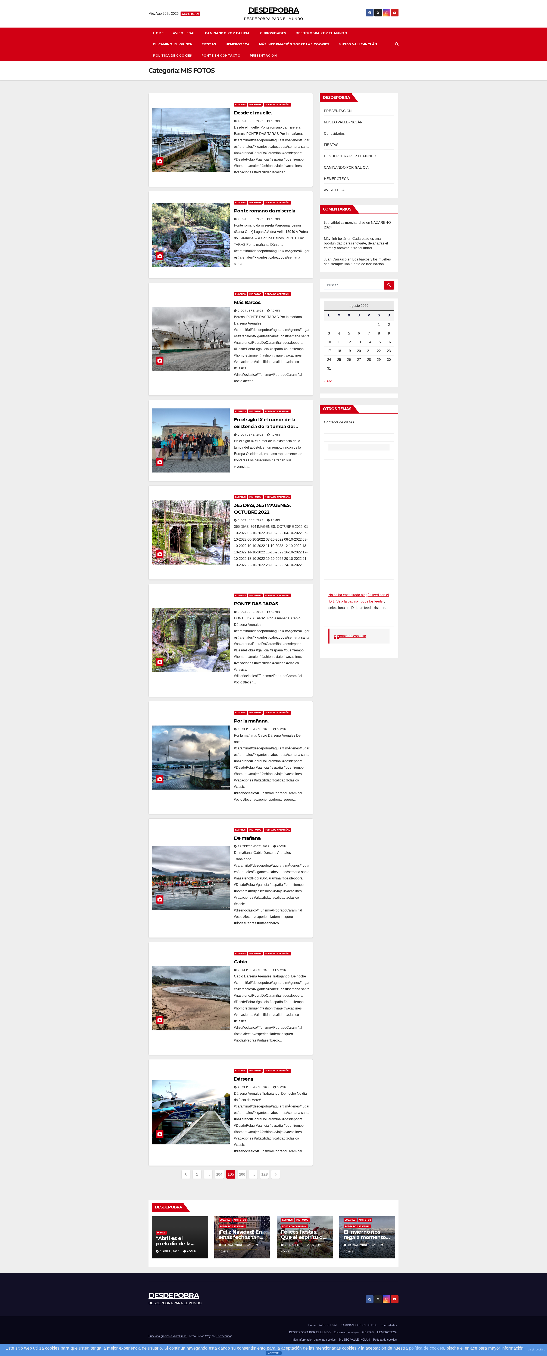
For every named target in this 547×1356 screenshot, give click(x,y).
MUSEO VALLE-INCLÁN (358, 44)
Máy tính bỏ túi (335, 238)
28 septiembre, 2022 (254, 969)
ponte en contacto (221, 55)
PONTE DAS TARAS (256, 604)
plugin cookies (536, 1349)
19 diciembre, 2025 (363, 1244)
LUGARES (240, 104)
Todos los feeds (371, 601)
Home (158, 33)
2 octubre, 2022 (251, 310)
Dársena (243, 1079)
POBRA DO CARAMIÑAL (277, 104)
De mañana (247, 838)
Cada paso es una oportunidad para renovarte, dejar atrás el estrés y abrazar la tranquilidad (356, 243)
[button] (396, 44)
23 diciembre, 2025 (238, 1244)
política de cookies (426, 1348)
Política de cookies (172, 55)
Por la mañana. (251, 721)
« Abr (328, 381)
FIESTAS (209, 44)
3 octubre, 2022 (251, 219)
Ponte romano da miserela (264, 211)
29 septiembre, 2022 (254, 846)
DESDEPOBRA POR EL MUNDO (321, 33)
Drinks (161, 1233)
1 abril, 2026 (170, 1251)
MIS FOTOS (255, 104)
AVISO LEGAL (184, 33)
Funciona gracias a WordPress (168, 1336)
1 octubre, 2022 (251, 434)
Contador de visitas (339, 422)
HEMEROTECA (238, 44)
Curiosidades (273, 33)
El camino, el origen (172, 44)
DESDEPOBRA (273, 10)
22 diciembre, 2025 (300, 1244)
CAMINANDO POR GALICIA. (228, 33)
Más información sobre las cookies (294, 44)
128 (264, 1174)
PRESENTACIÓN (263, 55)
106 (242, 1174)
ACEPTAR (273, 1353)
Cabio (240, 962)
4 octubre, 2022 (251, 121)
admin (275, 121)
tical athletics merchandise (344, 222)
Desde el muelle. (253, 113)
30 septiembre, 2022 (254, 729)
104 (219, 1174)
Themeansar (223, 1336)
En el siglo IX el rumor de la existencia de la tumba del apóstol (264, 426)
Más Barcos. (247, 302)
